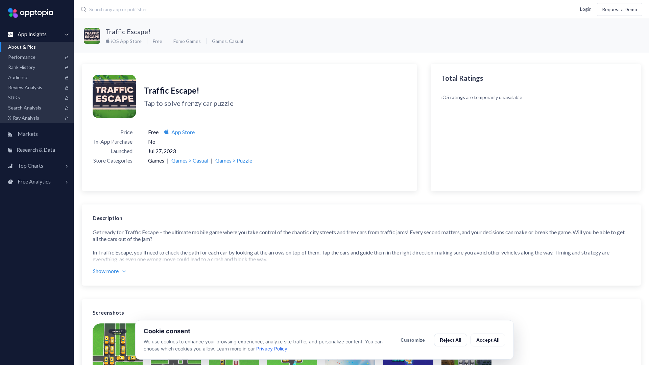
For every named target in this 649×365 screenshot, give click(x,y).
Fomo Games (187, 41)
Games (219, 41)
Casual (236, 41)
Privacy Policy (271, 348)
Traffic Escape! (127, 31)
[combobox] (262, 9)
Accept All (488, 340)
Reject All (450, 340)
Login (586, 8)
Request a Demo (619, 9)
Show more (106, 271)
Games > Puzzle (233, 160)
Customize (413, 340)
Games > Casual (189, 160)
